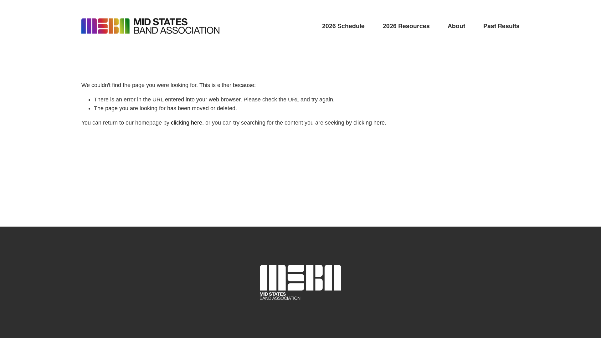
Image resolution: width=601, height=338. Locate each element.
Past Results (501, 25)
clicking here (186, 123)
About (456, 25)
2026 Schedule (343, 25)
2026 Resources (406, 25)
